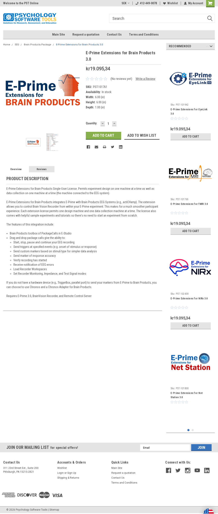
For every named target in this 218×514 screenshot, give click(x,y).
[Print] (104, 147)
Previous (7, 89)
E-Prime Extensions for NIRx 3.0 (189, 298)
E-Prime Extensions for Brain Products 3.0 (79, 44)
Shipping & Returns (68, 477)
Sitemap (54, 509)
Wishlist (172, 3)
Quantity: (91, 123)
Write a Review (145, 78)
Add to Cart (190, 136)
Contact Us (114, 34)
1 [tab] (188, 430)
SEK (124, 3)
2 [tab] (193, 430)
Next (78, 89)
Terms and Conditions (144, 34)
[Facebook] (88, 147)
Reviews (42, 169)
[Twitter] (112, 147)
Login (60, 472)
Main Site (58, 34)
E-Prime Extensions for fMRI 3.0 (189, 203)
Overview (16, 169)
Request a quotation (85, 34)
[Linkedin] (120, 147)
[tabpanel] (190, 98)
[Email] (96, 147)
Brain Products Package (37, 44)
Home (6, 44)
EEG (17, 44)
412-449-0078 (148, 3)
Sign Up (71, 472)
